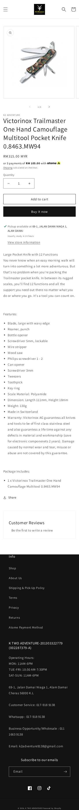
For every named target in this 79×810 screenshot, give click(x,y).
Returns (14, 618)
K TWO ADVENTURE (33, 808)
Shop (12, 568)
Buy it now (39, 211)
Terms (13, 598)
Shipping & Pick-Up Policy (27, 588)
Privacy (14, 607)
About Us (15, 578)
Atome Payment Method (26, 627)
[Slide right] (49, 107)
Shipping (8, 167)
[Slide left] (30, 107)
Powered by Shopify (52, 808)
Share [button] (12, 497)
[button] (5, 9)
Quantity (8, 175)
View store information (24, 242)
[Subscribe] (65, 772)
